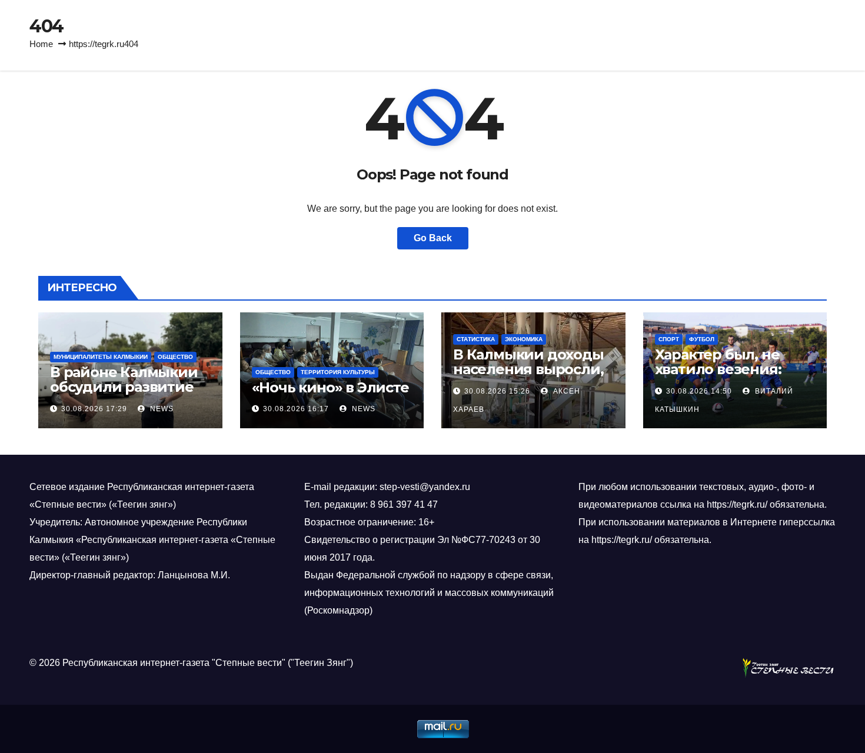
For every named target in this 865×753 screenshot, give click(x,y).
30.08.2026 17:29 (94, 409)
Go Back (433, 238)
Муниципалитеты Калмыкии (101, 357)
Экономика (524, 339)
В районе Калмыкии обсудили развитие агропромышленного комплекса (128, 394)
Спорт (668, 339)
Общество (175, 357)
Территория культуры (338, 372)
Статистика (476, 339)
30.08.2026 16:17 (296, 409)
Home (41, 44)
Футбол (701, 339)
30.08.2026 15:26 (497, 391)
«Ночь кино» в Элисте (330, 387)
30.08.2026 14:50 (699, 391)
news (161, 409)
